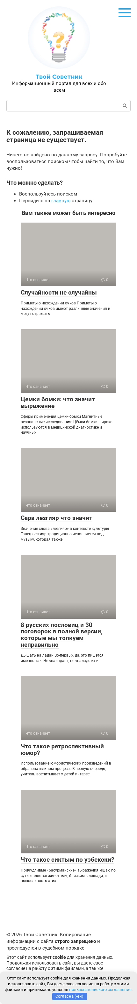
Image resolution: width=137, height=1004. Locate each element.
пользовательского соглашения (100, 989)
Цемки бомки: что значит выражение (58, 402)
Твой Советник (59, 76)
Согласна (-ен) (69, 996)
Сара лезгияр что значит (56, 518)
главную (60, 200)
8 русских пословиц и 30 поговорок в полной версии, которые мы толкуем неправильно (62, 635)
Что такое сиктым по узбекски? (67, 859)
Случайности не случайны (59, 292)
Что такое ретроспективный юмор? (62, 750)
